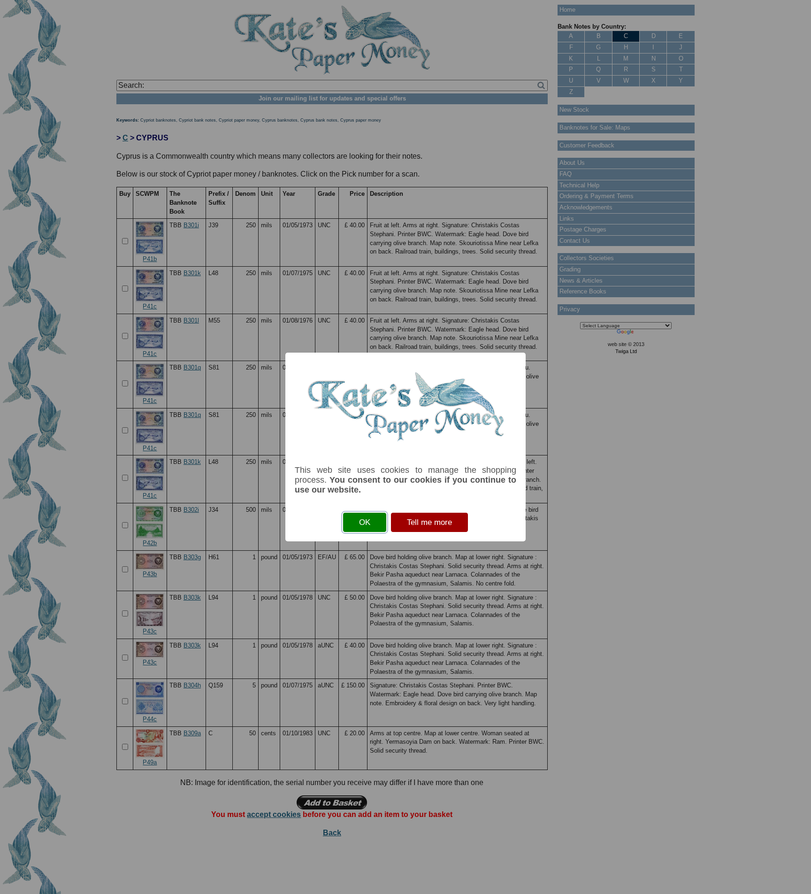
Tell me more (429, 522)
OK (364, 522)
